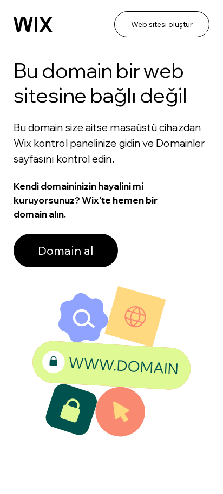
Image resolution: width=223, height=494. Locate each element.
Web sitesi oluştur (162, 24)
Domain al (66, 250)
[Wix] (33, 24)
